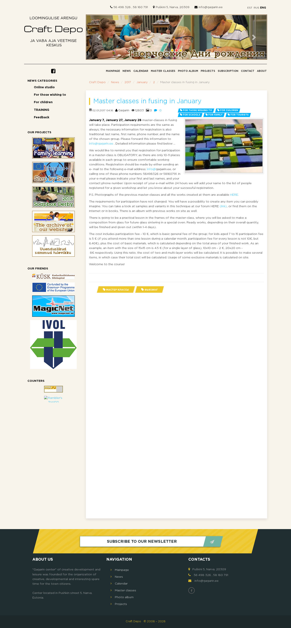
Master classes (163, 71)
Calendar (140, 71)
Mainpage (113, 71)
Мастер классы (117, 290)
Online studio (44, 87)
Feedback (41, 117)
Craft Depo (97, 82)
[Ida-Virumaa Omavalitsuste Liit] (53, 344)
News (126, 71)
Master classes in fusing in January (147, 101)
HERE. (234, 195)
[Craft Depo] (53, 33)
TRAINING (41, 110)
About (262, 71)
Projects (208, 71)
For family (215, 115)
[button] (99, 37)
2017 (127, 82)
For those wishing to (50, 95)
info (150, 169)
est (249, 8)
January (142, 82)
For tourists (239, 115)
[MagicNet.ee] (53, 306)
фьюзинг (151, 290)
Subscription (228, 71)
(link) (223, 206)
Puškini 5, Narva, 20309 (172, 7)
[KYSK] (53, 276)
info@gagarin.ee (211, 7)
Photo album (188, 71)
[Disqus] (176, 350)
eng (262, 8)
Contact (247, 71)
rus (256, 8)
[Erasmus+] (53, 287)
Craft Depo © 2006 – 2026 (146, 621)
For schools (191, 115)
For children (43, 102)
